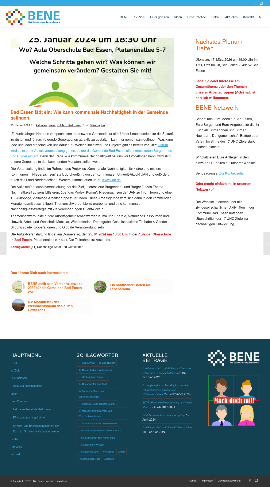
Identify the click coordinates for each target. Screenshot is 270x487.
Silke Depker (97, 125)
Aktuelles (41, 125)
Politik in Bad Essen (69, 125)
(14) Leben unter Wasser (91, 444)
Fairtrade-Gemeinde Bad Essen (32, 409)
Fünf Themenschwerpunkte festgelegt (163, 415)
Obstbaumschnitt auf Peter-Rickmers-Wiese (167, 427)
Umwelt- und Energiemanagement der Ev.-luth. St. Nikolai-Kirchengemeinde (36, 428)
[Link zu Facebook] (255, 3)
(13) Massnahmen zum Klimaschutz (96, 437)
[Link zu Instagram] (261, 3)
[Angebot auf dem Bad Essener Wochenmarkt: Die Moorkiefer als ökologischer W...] (3, 243)
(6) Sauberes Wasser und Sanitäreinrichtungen (91, 393)
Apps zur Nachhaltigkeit (27, 386)
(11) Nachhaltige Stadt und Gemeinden (57, 246)
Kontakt (15, 454)
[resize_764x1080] (92, 72)
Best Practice (19, 401)
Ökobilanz (109, 458)
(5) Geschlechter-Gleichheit (92, 383)
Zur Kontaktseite (231, 173)
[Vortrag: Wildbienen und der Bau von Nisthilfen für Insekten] (266, 243)
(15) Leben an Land (88, 451)
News (52, 125)
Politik (14, 439)
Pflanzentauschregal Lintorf (29, 417)
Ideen (14, 394)
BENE (14, 363)
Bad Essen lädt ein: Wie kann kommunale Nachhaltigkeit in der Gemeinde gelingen (89, 115)
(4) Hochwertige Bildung (90, 376)
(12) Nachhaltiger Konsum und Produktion (99, 430)
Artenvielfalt (108, 451)
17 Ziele (15, 370)
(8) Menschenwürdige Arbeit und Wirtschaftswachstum (95, 413)
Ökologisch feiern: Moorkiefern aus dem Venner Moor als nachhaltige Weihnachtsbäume (165, 389)
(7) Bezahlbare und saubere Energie (97, 403)
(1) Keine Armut (86, 362)
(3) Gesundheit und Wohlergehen (95, 369)
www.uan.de (111, 179)
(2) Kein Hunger (107, 362)
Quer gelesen (19, 378)
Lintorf (121, 451)
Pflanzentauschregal (89, 458)
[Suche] (260, 17)
